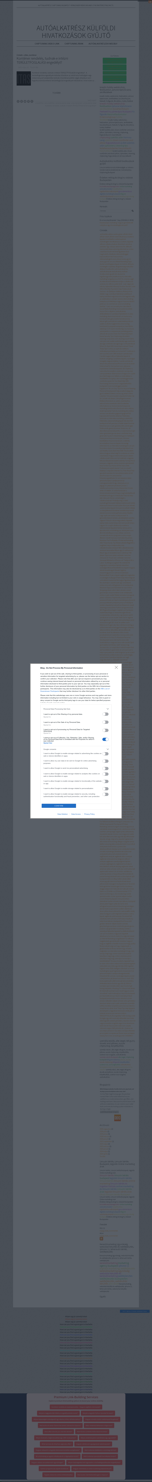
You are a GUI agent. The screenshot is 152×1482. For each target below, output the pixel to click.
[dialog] (76, 741)
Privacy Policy (89, 814)
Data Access (76, 814)
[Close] (117, 668)
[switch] (105, 714)
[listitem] (76, 709)
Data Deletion (62, 814)
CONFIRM (59, 806)
